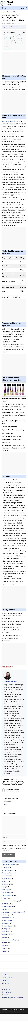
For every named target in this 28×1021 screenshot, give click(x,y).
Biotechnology (6, 884)
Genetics (4, 909)
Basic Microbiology (7, 870)
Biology (4, 881)
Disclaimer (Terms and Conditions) (13, 997)
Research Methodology (9, 940)
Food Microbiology (7, 906)
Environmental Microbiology (10, 901)
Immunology (5, 915)
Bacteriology (5, 867)
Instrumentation (6, 917)
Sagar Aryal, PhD (10, 681)
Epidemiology (6, 903)
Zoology (4, 951)
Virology (4, 948)
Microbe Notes (10, 3)
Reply (5, 804)
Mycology (4, 929)
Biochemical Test (11, 12)
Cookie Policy (6, 995)
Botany (4, 887)
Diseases (4, 898)
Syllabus (4, 945)
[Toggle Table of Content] (23, 32)
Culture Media (6, 892)
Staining (4, 942)
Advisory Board (7, 978)
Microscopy (5, 923)
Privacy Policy (6, 992)
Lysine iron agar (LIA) (9, 121)
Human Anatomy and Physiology (12, 912)
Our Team (5, 975)
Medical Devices (7, 920)
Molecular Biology (7, 926)
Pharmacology (6, 934)
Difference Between (8, 895)
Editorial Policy (6, 989)
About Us (5, 980)
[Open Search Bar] (24, 8)
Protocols (4, 937)
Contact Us (5, 983)
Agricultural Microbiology (9, 864)
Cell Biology (5, 890)
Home (3, 12)
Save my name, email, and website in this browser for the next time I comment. (14, 848)
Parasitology (5, 931)
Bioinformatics (6, 878)
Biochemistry (6, 876)
